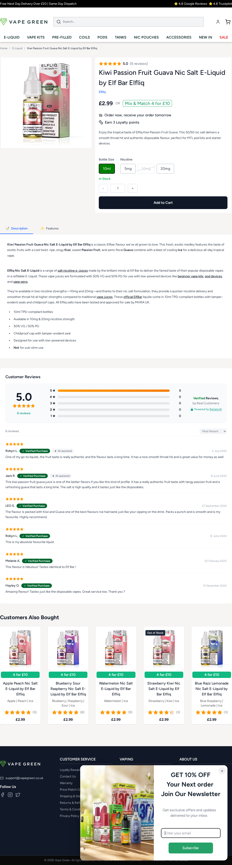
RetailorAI (216, 409)
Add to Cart (163, 202)
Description (16, 228)
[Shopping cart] (228, 22)
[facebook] (2, 794)
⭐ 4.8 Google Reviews (190, 4)
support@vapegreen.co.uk (24, 778)
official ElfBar (132, 297)
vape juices (105, 297)
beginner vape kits (190, 276)
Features (49, 228)
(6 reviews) (139, 63)
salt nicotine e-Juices (73, 271)
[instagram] (10, 794)
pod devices (213, 276)
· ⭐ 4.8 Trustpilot (219, 4)
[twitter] (17, 794)
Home (3, 48)
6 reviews (24, 413)
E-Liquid (17, 48)
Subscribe (191, 848)
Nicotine (126, 159)
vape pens (20, 282)
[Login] (218, 21)
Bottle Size (106, 159)
